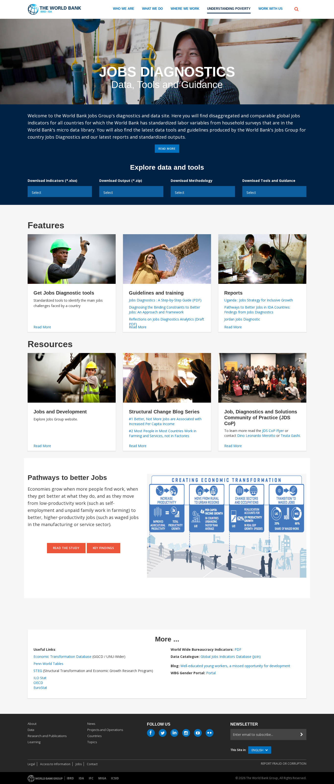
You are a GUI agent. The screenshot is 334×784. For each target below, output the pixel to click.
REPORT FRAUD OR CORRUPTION (283, 764)
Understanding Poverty (229, 9)
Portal (211, 673)
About (32, 723)
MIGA (102, 778)
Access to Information (55, 764)
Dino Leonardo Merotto (256, 435)
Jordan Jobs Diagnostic (242, 319)
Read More (42, 327)
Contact (92, 764)
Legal (31, 764)
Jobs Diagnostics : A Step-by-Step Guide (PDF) (165, 300)
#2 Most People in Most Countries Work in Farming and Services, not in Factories (162, 433)
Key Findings (103, 548)
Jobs (79, 764)
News (91, 723)
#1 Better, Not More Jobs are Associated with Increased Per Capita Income (165, 421)
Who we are (123, 9)
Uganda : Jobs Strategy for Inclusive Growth (258, 300)
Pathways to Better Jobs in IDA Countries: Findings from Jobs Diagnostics (257, 309)
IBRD (70, 778)
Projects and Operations (105, 730)
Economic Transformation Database (62, 656)
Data (31, 730)
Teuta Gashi (290, 435)
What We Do (152, 9)
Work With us (270, 9)
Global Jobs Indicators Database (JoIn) (230, 656)
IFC (91, 778)
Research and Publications (47, 736)
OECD (38, 682)
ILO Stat (39, 677)
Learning (34, 742)
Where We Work (185, 9)
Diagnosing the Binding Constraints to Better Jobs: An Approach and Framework (164, 309)
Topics (92, 742)
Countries (94, 736)
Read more (167, 148)
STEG (37, 670)
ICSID (115, 778)
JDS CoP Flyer (272, 430)
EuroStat (40, 687)
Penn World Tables (48, 663)
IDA (81, 778)
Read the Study (66, 548)
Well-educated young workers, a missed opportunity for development (235, 665)
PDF (237, 649)
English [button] (258, 750)
